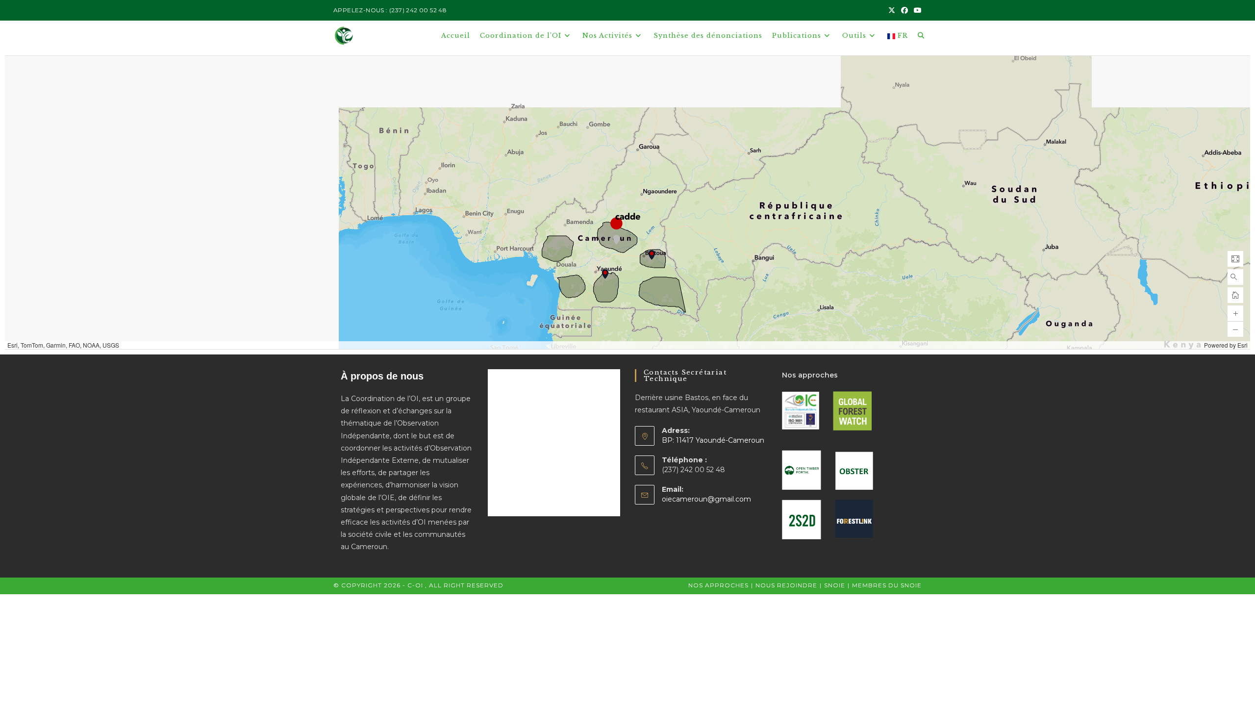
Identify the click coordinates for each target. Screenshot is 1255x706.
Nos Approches (718, 585)
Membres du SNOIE (887, 585)
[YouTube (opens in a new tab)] (916, 10)
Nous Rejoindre (786, 585)
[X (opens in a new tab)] (891, 10)
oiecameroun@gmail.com (706, 499)
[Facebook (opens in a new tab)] (904, 10)
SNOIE (834, 585)
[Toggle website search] (921, 35)
